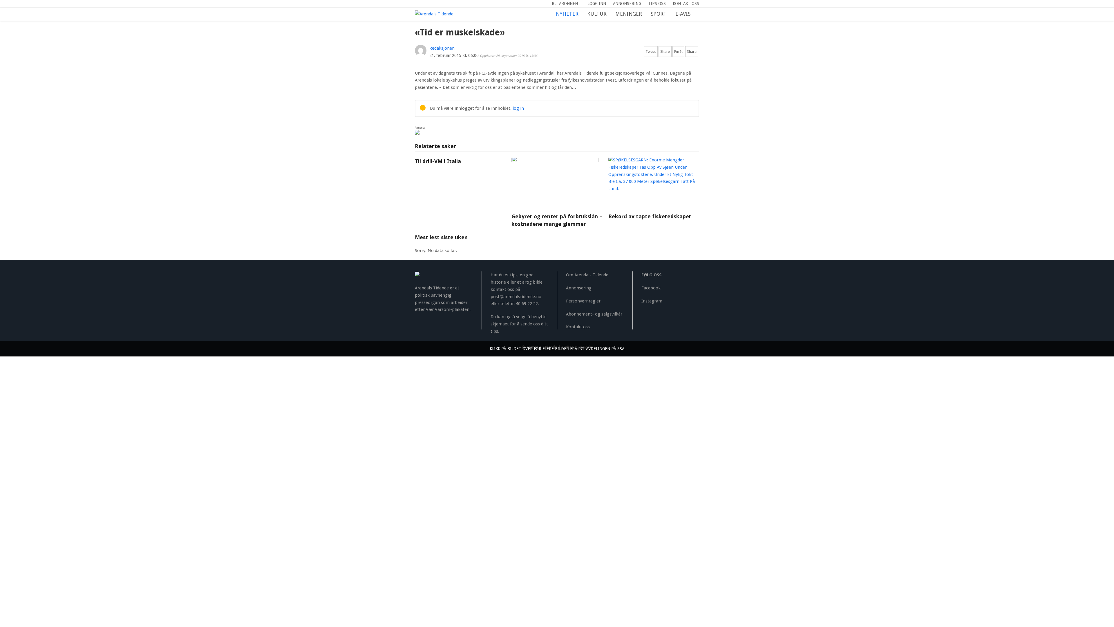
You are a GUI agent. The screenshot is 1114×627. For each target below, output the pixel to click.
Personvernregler (583, 301)
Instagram (651, 301)
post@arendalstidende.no (516, 296)
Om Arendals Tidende (587, 275)
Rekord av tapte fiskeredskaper (649, 216)
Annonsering (579, 288)
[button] (699, 14)
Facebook (651, 288)
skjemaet (500, 324)
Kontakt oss (578, 326)
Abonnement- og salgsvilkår (594, 314)
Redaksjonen (442, 48)
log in (518, 108)
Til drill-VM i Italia (438, 161)
